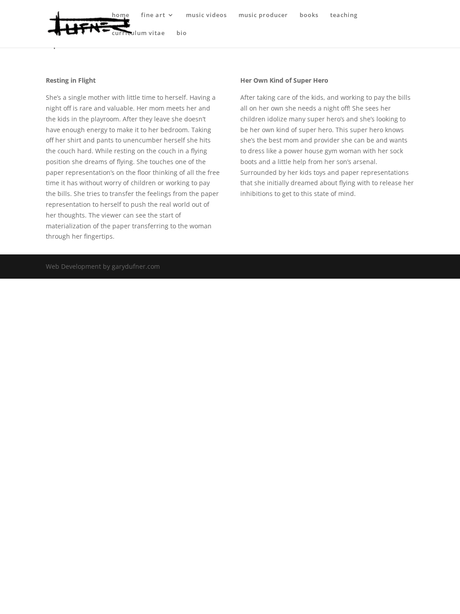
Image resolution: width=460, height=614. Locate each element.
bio (182, 33)
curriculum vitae (138, 33)
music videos (206, 15)
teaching (344, 15)
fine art (153, 15)
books (309, 15)
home (120, 15)
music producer (263, 15)
